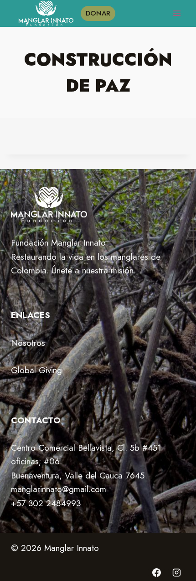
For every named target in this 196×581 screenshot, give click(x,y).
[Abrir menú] (176, 13)
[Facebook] (156, 572)
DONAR (98, 13)
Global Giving (36, 370)
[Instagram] (176, 572)
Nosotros (28, 343)
